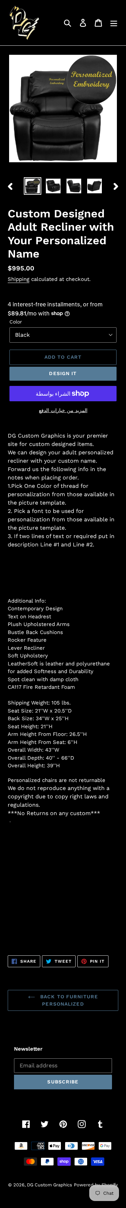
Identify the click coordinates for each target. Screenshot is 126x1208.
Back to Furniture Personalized (68, 1000)
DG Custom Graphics (49, 1184)
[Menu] (113, 23)
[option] (32, 186)
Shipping (18, 279)
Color (15, 322)
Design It (63, 373)
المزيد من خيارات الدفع (63, 410)
